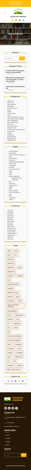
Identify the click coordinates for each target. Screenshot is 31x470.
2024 (16, 250)
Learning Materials (14, 176)
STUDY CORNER (13, 190)
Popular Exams (11, 128)
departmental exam (12, 284)
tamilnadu (19, 352)
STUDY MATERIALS (14, 192)
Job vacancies (11, 113)
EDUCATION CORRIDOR (18, 17)
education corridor (12, 292)
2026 (8, 255)
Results (9, 133)
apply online (10, 271)
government (10, 301)
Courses (8, 438)
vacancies (10, 365)
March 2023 (10, 226)
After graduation (13, 151)
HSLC (10, 174)
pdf (8, 332)
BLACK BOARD (13, 158)
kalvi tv (9, 315)
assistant (10, 276)
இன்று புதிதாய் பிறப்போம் (14, 369)
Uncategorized (11, 138)
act (15, 255)
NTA (10, 181)
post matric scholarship (14, 336)
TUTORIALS (12, 197)
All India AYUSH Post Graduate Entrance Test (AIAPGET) (15, 71)
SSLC (10, 189)
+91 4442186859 (16, 1)
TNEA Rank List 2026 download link (15, 87)
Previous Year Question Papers (16, 129)
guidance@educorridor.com (16, 3)
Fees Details (12, 165)
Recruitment (10, 131)
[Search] (22, 58)
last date (9, 319)
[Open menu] (5, 13)
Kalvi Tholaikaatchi (12, 120)
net (8, 323)
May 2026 (10, 214)
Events (7, 445)
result (9, 344)
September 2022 (12, 233)
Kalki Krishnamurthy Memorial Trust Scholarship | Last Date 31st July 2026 (15, 79)
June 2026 (10, 212)
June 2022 (10, 239)
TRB (10, 196)
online (15, 327)
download (10, 288)
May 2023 (10, 223)
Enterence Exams (12, 108)
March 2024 (10, 221)
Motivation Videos (12, 126)
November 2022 (12, 230)
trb (8, 361)
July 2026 (10, 210)
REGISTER (17, 5)
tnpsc (10, 194)
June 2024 (10, 216)
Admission (10, 101)
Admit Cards (10, 102)
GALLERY (11, 167)
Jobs (8, 115)
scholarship (10, 135)
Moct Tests (10, 124)
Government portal (14, 169)
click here (19, 276)
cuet (8, 280)
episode (9, 296)
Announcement (11, 104)
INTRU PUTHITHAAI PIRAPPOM (13, 306)
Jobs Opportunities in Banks (15, 117)
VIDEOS (11, 199)
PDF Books (12, 183)
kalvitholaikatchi (12, 311)
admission (10, 259)
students (9, 352)
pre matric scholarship (13, 340)
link (18, 319)
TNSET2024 (18, 357)
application (10, 267)
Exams (9, 110)
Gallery (9, 111)
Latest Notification (12, 122)
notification (16, 323)
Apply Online (12, 153)
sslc (19, 348)
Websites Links (11, 140)
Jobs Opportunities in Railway (15, 119)
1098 (8, 250)
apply (19, 267)
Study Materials (11, 136)
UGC (14, 361)
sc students (10, 348)
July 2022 (10, 237)
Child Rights (10, 106)
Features (8, 441)
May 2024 (10, 217)
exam (17, 296)
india (20, 301)
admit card (10, 263)
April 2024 (10, 219)
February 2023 (11, 228)
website (19, 365)
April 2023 (10, 224)
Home (10, 171)
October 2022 (11, 232)
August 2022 (11, 235)
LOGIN (12, 5)
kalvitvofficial (19, 315)
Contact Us (12, 160)
